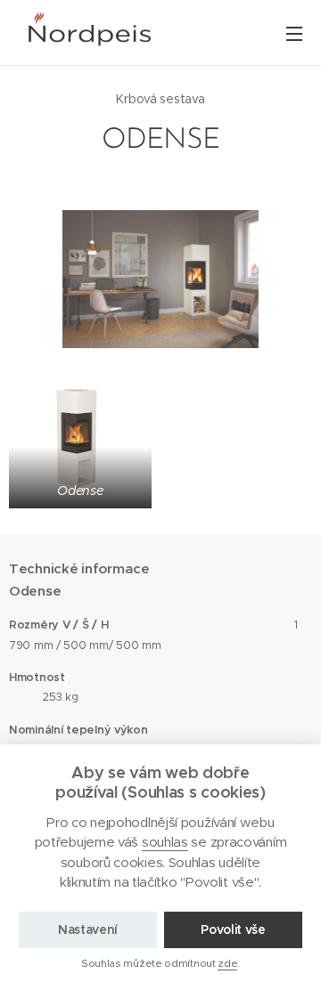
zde (227, 963)
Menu (294, 33)
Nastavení (88, 929)
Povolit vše (233, 929)
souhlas (165, 842)
